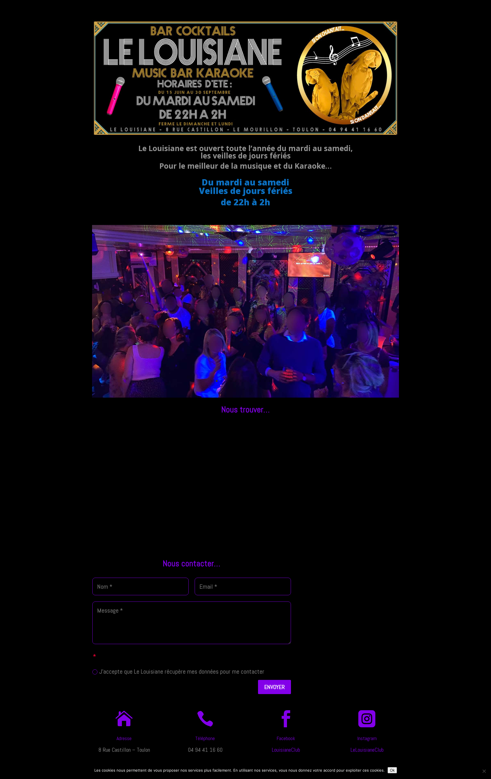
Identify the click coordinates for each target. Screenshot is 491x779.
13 (270, 381)
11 (260, 381)
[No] (484, 771)
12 (265, 381)
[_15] (245, 395)
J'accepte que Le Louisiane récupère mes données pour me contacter (181, 671)
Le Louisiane (392, 6)
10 (255, 381)
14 (275, 381)
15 (279, 381)
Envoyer (274, 687)
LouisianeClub (286, 749)
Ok (392, 770)
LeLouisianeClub (367, 749)
